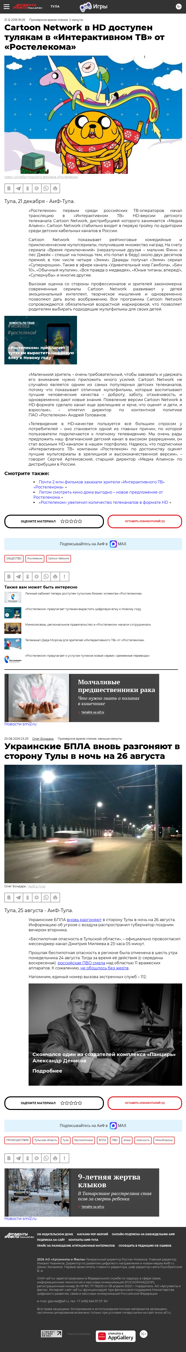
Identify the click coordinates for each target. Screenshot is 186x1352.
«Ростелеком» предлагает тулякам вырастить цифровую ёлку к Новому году (83, 609)
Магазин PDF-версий (92, 1234)
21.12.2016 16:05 (14, 20)
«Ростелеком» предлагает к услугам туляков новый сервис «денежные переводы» (87, 655)
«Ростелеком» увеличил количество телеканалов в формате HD (103, 502)
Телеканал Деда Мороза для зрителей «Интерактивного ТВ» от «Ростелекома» (84, 640)
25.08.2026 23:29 (16, 738)
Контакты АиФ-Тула (83, 1240)
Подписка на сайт (51, 1240)
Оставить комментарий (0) (145, 521)
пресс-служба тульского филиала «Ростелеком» (41, 177)
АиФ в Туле (36, 886)
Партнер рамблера (78, 1333)
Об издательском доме (55, 1234)
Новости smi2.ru (20, 724)
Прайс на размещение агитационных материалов (76, 1245)
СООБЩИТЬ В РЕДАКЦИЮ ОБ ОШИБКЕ (145, 1245)
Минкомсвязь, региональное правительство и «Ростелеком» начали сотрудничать (88, 624)
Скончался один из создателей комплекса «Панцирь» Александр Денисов (104, 1057)
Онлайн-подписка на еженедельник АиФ (143, 1234)
